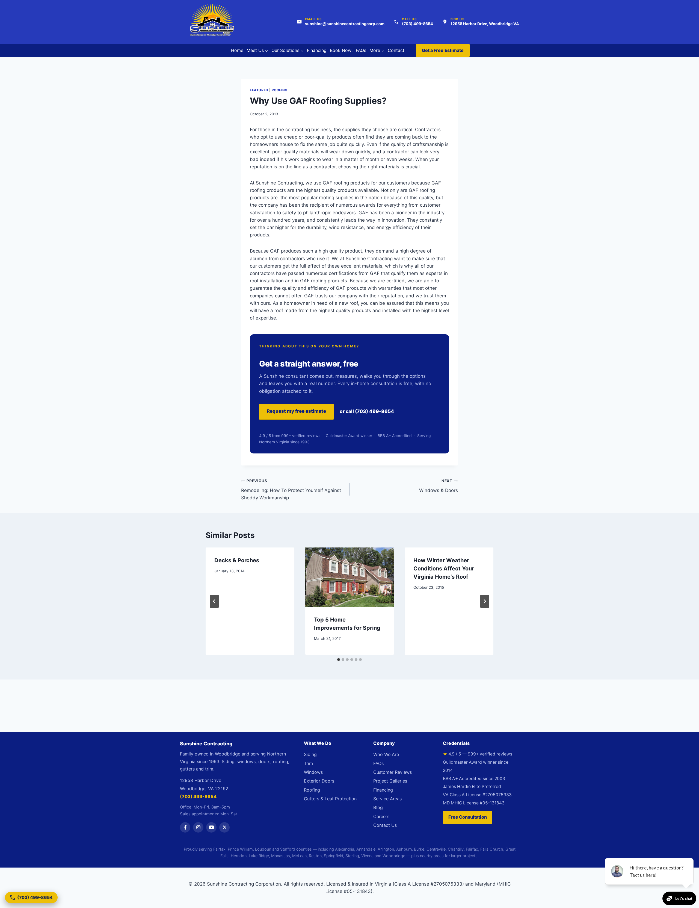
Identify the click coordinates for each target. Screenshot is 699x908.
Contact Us (385, 825)
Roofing (280, 90)
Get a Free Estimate (443, 50)
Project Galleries (390, 781)
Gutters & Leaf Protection (330, 798)
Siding (310, 754)
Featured (259, 90)
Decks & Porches (236, 560)
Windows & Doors (438, 486)
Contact (396, 50)
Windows (313, 772)
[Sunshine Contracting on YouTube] (211, 827)
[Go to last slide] (214, 601)
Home (237, 50)
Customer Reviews (392, 772)
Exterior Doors (319, 781)
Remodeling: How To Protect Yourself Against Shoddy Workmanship (291, 489)
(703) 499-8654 (198, 796)
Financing (317, 50)
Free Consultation (467, 817)
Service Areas (387, 798)
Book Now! (341, 50)
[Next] (484, 601)
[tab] (338, 659)
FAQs (361, 50)
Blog (378, 807)
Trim (308, 763)
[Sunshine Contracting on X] (224, 827)
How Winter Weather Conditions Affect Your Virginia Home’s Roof (443, 568)
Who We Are (386, 754)
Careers (381, 816)
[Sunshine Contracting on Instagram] (198, 827)
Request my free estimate (296, 411)
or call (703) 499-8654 (367, 411)
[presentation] (349, 577)
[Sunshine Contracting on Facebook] (185, 827)
